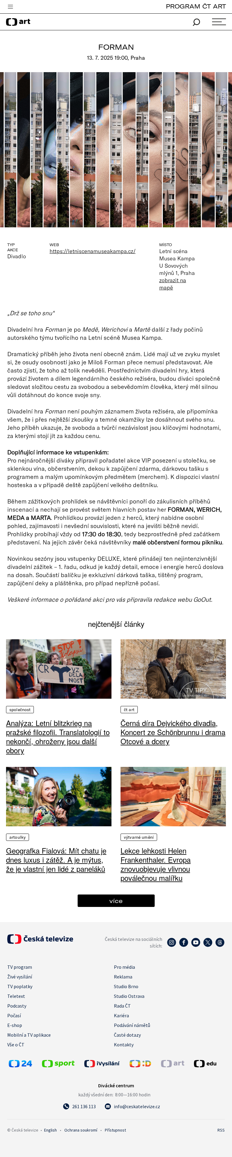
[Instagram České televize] (171, 945)
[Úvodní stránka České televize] (40, 942)
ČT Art (129, 709)
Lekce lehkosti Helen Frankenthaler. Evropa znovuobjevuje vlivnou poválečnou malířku (156, 864)
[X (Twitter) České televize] (208, 945)
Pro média (124, 967)
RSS (221, 1130)
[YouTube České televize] (196, 945)
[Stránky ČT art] (172, 1065)
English (50, 1130)
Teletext (16, 996)
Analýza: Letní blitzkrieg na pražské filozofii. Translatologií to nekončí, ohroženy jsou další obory (58, 736)
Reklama (123, 977)
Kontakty (124, 1045)
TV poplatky (19, 986)
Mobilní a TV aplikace (29, 1035)
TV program (19, 967)
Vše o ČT (15, 1045)
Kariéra (121, 1015)
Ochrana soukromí (80, 1130)
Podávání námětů (132, 1025)
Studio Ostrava (129, 996)
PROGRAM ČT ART (196, 6)
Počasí (14, 1015)
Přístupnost (115, 1130)
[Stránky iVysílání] (105, 1063)
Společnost (20, 709)
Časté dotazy (127, 1035)
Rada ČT (122, 1006)
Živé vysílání (19, 977)
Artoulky (17, 837)
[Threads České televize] (220, 945)
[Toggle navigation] (10, 7)
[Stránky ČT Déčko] (140, 1065)
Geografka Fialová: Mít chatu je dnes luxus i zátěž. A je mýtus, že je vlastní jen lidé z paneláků (56, 859)
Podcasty (16, 1006)
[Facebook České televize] (183, 945)
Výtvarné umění (139, 837)
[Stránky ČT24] (20, 1065)
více (116, 901)
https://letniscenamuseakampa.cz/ (93, 251)
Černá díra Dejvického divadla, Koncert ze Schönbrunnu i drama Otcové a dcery (173, 732)
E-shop (14, 1025)
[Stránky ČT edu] (208, 1063)
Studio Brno (126, 986)
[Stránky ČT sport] (58, 1065)
